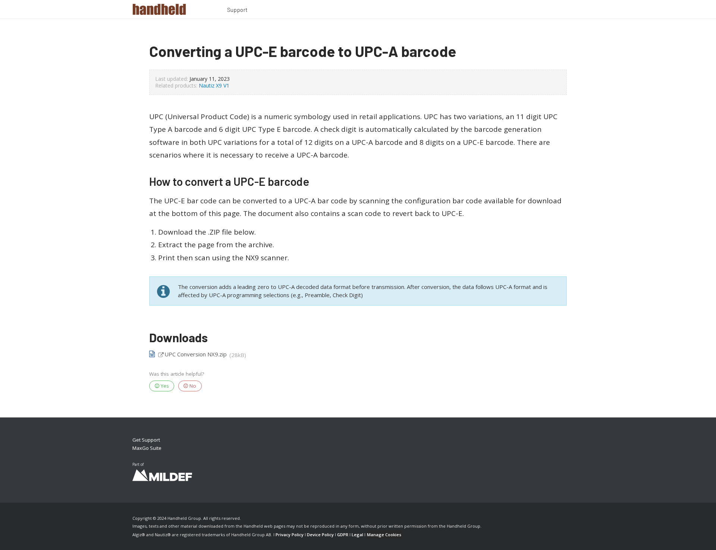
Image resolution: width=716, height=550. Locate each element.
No (192, 385)
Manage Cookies (384, 534)
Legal (357, 534)
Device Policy (320, 534)
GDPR (342, 534)
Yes (164, 385)
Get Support (146, 439)
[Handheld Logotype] (159, 9)
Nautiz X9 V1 (214, 85)
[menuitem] (237, 10)
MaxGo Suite (146, 448)
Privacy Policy (290, 534)
